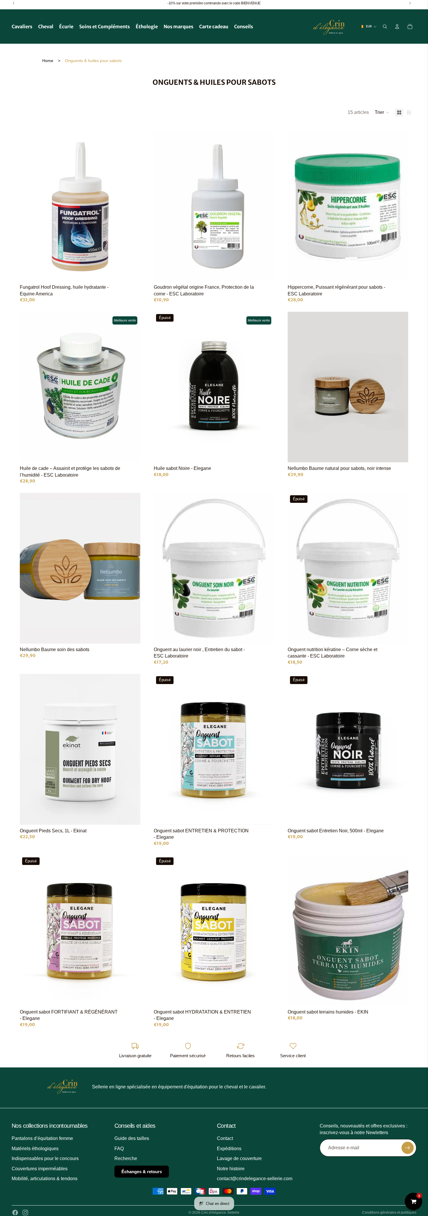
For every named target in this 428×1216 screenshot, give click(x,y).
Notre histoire (231, 1168)
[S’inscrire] (408, 1148)
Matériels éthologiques (35, 1148)
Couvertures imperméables (40, 1168)
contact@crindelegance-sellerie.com (254, 1178)
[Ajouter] (131, 272)
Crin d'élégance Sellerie (220, 1212)
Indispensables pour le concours (45, 1158)
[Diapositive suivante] (399, 386)
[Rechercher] (385, 26)
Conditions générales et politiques (389, 1212)
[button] (382, 112)
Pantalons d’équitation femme (42, 1138)
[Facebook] (15, 1212)
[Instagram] (25, 1212)
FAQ (119, 1148)
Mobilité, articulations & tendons (44, 1178)
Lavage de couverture (239, 1158)
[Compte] (397, 26)
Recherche (125, 1158)
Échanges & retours (141, 1171)
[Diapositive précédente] (296, 386)
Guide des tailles (131, 1138)
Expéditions (229, 1148)
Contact (225, 1138)
